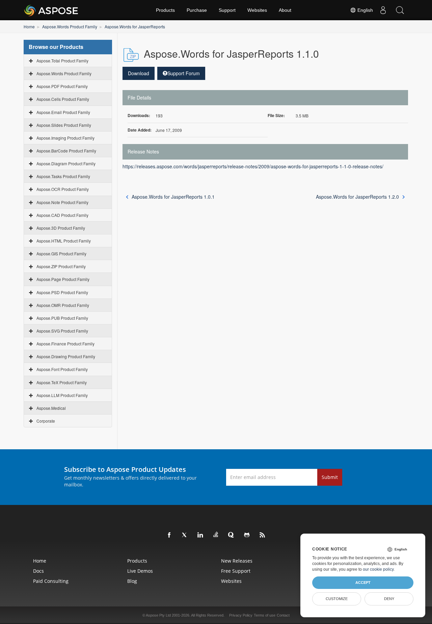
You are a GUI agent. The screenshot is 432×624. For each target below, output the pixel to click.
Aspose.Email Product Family (63, 112)
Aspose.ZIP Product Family (61, 266)
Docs (38, 571)
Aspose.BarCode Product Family (66, 150)
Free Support (235, 571)
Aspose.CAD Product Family (62, 215)
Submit (330, 477)
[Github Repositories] (247, 535)
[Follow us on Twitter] (185, 535)
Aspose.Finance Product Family (65, 343)
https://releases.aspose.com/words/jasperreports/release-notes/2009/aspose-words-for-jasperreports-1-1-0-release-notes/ (253, 166)
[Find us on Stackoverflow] (216, 534)
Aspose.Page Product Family (62, 279)
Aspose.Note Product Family (62, 202)
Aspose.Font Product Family (62, 369)
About (285, 10)
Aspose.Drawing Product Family (65, 356)
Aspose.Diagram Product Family (66, 163)
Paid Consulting (51, 581)
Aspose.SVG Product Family (62, 331)
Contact (283, 615)
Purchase (197, 10)
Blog (132, 581)
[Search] (400, 10)
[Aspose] (51, 10)
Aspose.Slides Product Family (63, 125)
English (364, 10)
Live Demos (140, 571)
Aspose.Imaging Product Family (65, 138)
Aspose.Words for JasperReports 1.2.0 (357, 196)
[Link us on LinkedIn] (200, 535)
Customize (337, 599)
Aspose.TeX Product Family (61, 382)
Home (29, 26)
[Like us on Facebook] (169, 535)
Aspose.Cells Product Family (62, 99)
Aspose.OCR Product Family (62, 189)
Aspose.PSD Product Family (62, 292)
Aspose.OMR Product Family (62, 305)
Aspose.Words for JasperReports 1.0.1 (173, 196)
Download (138, 73)
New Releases (236, 561)
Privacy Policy (240, 615)
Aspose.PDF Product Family (62, 86)
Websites (257, 10)
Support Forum (183, 73)
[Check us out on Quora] (231, 535)
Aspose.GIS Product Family (61, 253)
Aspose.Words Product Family (69, 26)
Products (165, 10)
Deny (389, 599)
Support (227, 10)
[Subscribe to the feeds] (262, 535)
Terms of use (264, 615)
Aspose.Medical (51, 408)
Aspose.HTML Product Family (63, 241)
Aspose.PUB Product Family (62, 318)
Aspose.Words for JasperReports (135, 26)
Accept (363, 582)
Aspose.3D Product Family (60, 228)
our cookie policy (378, 569)
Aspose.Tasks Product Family (63, 176)
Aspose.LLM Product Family (62, 395)
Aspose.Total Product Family (62, 60)
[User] (383, 10)
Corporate (45, 421)
